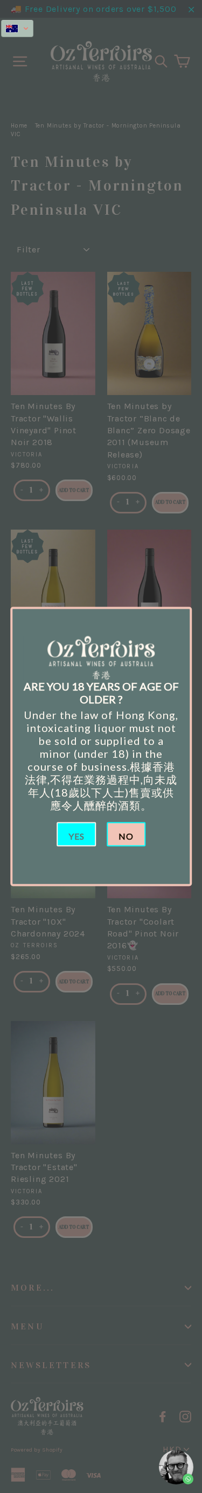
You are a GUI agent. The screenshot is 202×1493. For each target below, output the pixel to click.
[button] (17, 28)
